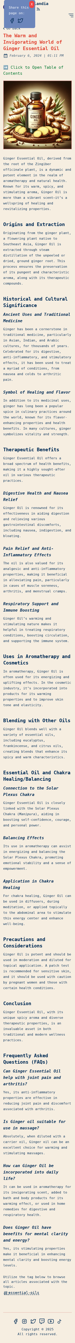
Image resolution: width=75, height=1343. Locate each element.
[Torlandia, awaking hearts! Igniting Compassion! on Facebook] (16, 1321)
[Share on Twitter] (20, 20)
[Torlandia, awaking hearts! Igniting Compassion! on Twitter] (33, 1321)
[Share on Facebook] (13, 20)
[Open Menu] (71, 15)
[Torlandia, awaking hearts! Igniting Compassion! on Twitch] (42, 1321)
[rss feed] (38, 8)
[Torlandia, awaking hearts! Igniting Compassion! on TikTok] (60, 1321)
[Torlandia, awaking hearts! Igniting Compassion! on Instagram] (24, 1321)
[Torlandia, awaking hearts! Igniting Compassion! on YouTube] (51, 1321)
